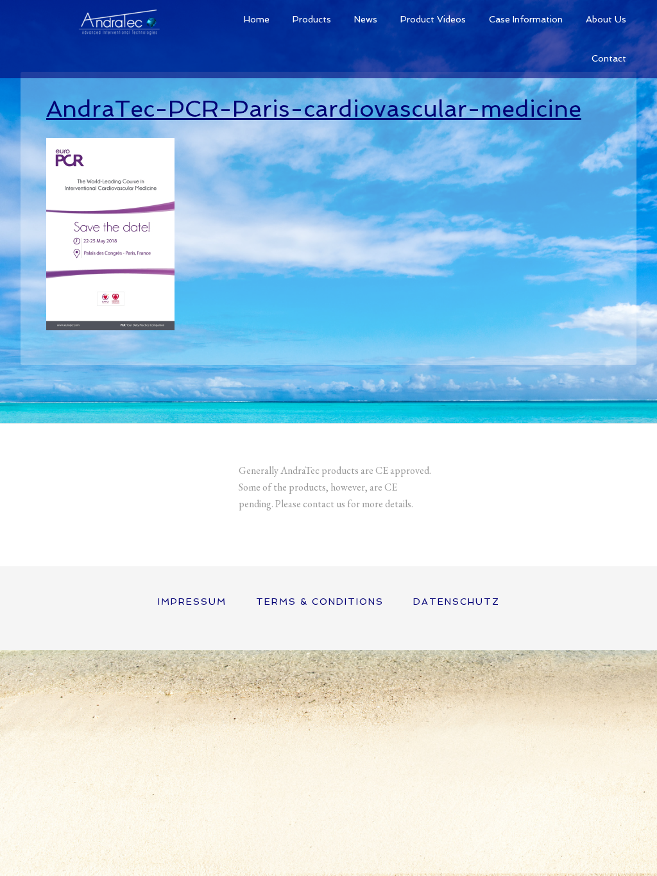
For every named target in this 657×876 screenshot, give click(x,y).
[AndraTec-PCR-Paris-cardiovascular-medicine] (110, 324)
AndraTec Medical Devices (117, 19)
